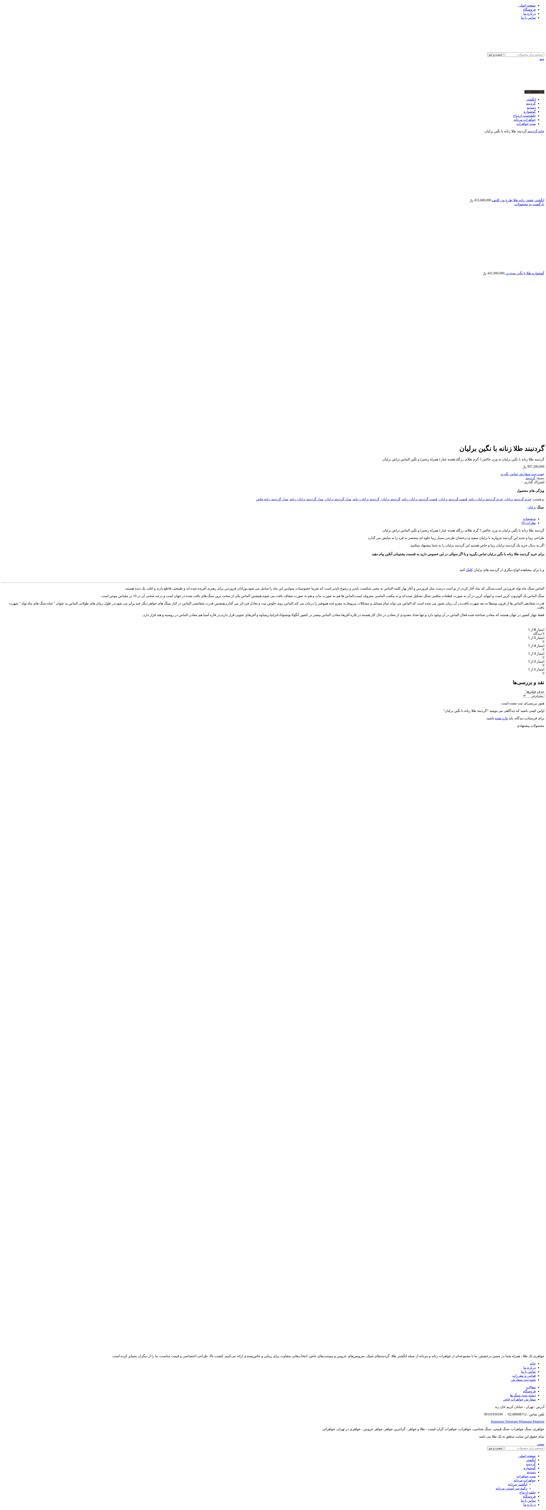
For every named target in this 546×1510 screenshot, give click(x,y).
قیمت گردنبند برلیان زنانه (419, 499)
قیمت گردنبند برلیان (453, 499)
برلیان (531, 507)
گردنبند (532, 131)
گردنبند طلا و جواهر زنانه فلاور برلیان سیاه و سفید (502, 1140)
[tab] (269, 519)
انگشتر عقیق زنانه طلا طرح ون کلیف (517, 200)
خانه (540, 131)
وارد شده (501, 718)
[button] (530, 827)
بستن (540, 1444)
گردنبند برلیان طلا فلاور (525, 815)
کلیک (469, 570)
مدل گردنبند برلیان (338, 499)
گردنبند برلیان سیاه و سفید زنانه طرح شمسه (506, 978)
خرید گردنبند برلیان (518, 499)
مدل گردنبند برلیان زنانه (306, 499)
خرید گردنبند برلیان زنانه (486, 499)
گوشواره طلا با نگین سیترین (524, 273)
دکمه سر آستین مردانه (511, 1488)
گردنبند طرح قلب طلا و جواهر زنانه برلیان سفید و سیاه (498, 1303)
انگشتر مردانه (517, 1484)
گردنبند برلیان (390, 499)
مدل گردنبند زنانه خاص (272, 499)
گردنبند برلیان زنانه (366, 499)
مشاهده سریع (534, 803)
